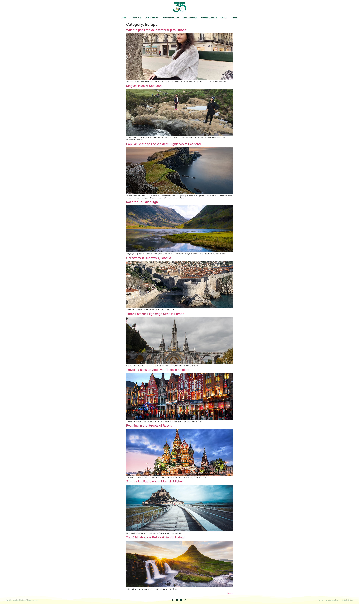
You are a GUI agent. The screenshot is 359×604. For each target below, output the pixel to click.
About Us (224, 18)
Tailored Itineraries (152, 18)
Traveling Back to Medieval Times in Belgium (157, 370)
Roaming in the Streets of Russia (149, 425)
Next (230, 593)
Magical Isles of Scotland (144, 86)
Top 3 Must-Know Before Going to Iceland (155, 537)
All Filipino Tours (136, 18)
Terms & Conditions (190, 18)
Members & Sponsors (209, 18)
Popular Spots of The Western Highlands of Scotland (163, 144)
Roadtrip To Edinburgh (142, 202)
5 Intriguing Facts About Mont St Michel (154, 481)
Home (124, 18)
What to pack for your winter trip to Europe (156, 30)
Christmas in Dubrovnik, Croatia (148, 258)
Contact (234, 18)
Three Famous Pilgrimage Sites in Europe (155, 314)
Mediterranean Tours (171, 18)
